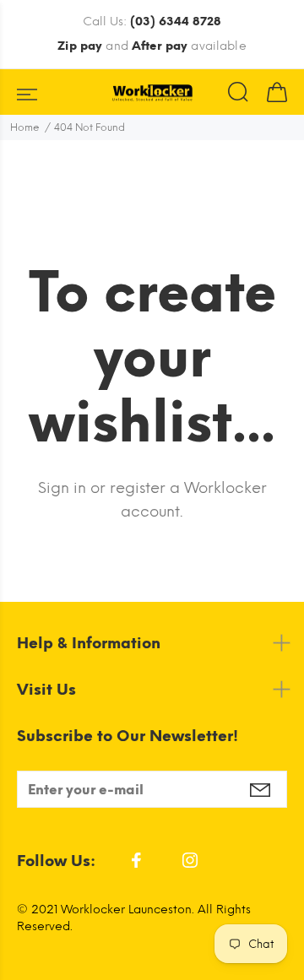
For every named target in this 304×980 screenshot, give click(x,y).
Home (25, 127)
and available (151, 46)
